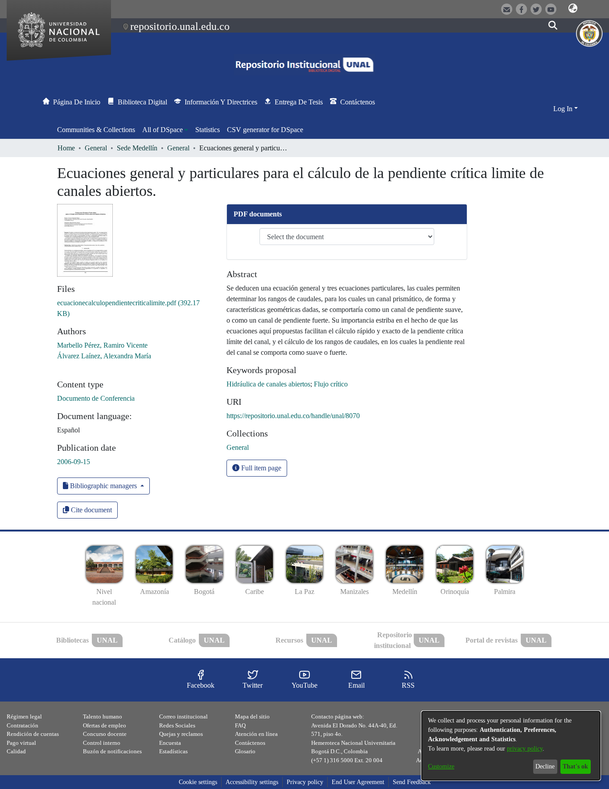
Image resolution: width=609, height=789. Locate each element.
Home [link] (66, 148)
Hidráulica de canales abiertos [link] (268, 384)
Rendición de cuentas (33, 734)
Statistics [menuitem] (207, 129)
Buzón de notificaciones (112, 751)
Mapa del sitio (252, 716)
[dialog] (511, 745)
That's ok (575, 766)
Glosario (245, 751)
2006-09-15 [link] (73, 461)
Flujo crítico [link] (331, 384)
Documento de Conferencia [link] (96, 398)
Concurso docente (105, 734)
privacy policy (525, 748)
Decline (545, 766)
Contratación (22, 725)
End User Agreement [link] (358, 782)
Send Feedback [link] (412, 782)
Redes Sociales (177, 725)
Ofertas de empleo (104, 725)
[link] (237, 447)
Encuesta (170, 742)
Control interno (101, 742)
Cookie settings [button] (198, 782)
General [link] (96, 148)
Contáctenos (250, 742)
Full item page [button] (260, 468)
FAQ (240, 725)
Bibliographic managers (103, 486)
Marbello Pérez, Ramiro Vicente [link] (102, 345)
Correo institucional (183, 716)
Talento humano (102, 716)
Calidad (16, 751)
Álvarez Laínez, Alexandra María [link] (104, 356)
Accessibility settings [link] (252, 782)
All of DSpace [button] (162, 129)
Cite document (90, 510)
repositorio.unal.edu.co (180, 26)
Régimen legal (24, 716)
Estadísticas (173, 751)
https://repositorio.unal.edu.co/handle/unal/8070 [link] (293, 415)
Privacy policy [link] (305, 782)
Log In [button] (563, 108)
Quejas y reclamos (181, 734)
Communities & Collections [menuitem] (96, 129)
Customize (441, 766)
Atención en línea (256, 734)
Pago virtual (21, 742)
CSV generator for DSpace (265, 129)
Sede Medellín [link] (137, 148)
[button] (573, 8)
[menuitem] (165, 130)
